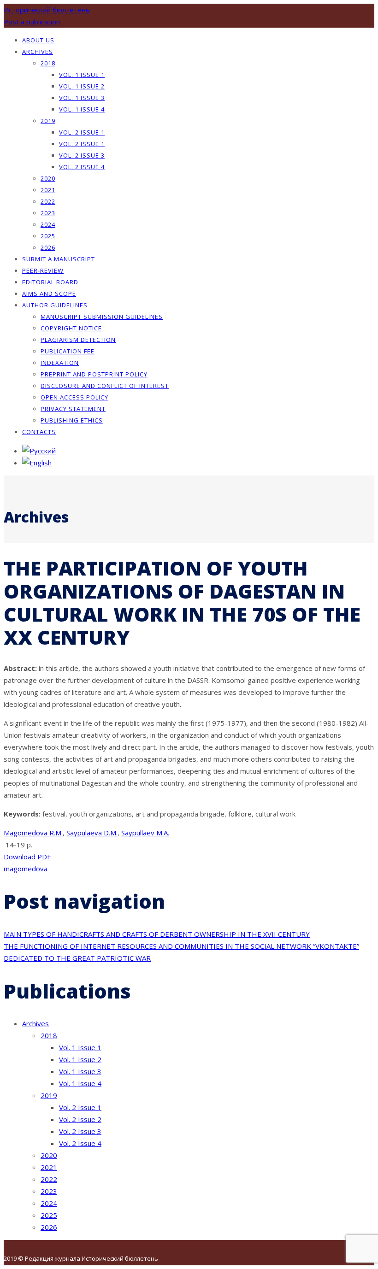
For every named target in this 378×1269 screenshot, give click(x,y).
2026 (48, 247)
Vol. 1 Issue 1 (82, 74)
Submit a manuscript (58, 259)
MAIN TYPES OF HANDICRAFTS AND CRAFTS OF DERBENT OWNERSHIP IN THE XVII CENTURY (157, 934)
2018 (48, 63)
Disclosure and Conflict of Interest (105, 386)
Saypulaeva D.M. (92, 832)
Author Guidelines (55, 305)
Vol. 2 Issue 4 (82, 167)
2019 (48, 121)
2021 (48, 190)
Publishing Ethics (72, 420)
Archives (37, 51)
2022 (48, 201)
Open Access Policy (74, 397)
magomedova (25, 868)
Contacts (39, 432)
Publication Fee (67, 351)
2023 (48, 213)
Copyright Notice (71, 328)
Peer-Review (43, 270)
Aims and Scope (49, 293)
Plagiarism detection (78, 339)
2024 (48, 224)
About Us (38, 40)
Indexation (60, 362)
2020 (48, 178)
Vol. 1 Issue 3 (82, 98)
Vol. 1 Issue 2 (82, 86)
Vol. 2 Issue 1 (82, 132)
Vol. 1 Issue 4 (82, 109)
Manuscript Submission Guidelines (102, 316)
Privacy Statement (73, 409)
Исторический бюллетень (47, 9)
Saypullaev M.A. (145, 832)
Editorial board (50, 282)
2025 (48, 236)
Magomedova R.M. (33, 832)
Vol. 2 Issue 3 (82, 155)
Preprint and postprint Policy (94, 374)
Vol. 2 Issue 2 (80, 1119)
